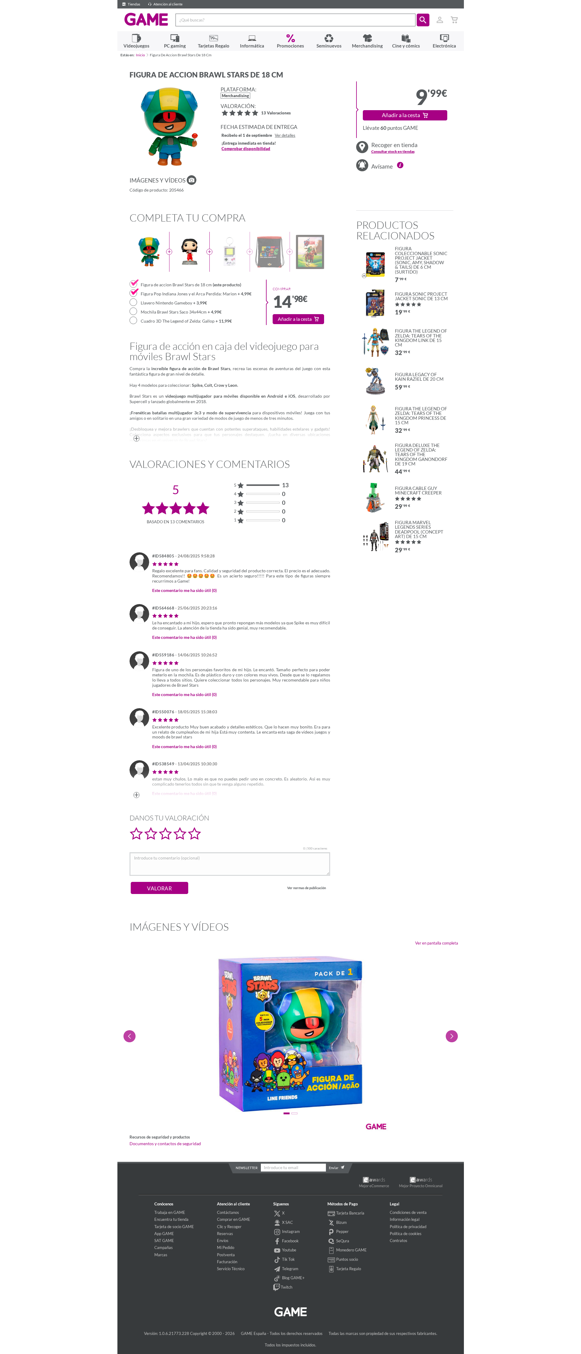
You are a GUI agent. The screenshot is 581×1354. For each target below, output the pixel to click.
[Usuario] (440, 20)
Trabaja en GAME (169, 1212)
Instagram (290, 1231)
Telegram (289, 1268)
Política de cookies (406, 1233)
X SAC (287, 1222)
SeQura (342, 1240)
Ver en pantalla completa (436, 943)
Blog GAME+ (293, 1277)
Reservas (225, 1233)
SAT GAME (164, 1240)
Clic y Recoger (229, 1226)
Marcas (160, 1254)
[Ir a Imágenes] (191, 180)
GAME (146, 19)
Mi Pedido (225, 1247)
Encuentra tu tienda (171, 1219)
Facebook (290, 1240)
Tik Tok (288, 1259)
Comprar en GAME (233, 1219)
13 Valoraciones (276, 113)
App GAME (164, 1233)
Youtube (288, 1249)
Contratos (398, 1240)
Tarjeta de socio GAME (174, 1226)
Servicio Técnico (231, 1268)
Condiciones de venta (408, 1212)
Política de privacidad (408, 1226)
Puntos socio (346, 1259)
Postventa (226, 1254)
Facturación (227, 1261)
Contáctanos (228, 1212)
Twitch (286, 1287)
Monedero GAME (351, 1249)
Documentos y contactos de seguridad (165, 1144)
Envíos (222, 1240)
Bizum (341, 1222)
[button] (423, 20)
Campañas (163, 1247)
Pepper (342, 1231)
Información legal (404, 1219)
